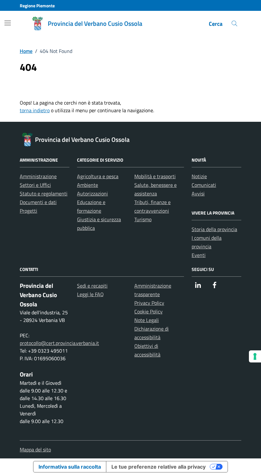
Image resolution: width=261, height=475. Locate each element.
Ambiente (87, 185)
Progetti (28, 211)
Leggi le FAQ (90, 294)
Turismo (143, 219)
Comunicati (204, 185)
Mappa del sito (35, 449)
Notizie (199, 176)
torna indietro (35, 110)
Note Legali (146, 320)
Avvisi (198, 193)
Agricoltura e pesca (97, 176)
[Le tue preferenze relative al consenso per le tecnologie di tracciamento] (255, 356)
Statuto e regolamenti (43, 193)
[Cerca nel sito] (234, 24)
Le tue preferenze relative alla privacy (158, 467)
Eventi (199, 255)
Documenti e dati (38, 202)
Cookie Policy (148, 311)
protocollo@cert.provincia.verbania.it (59, 343)
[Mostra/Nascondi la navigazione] (7, 23)
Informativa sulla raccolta (70, 467)
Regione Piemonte (37, 5)
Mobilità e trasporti (155, 176)
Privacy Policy (149, 303)
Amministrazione (38, 176)
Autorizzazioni (92, 193)
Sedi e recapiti (92, 285)
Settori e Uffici (35, 185)
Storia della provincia (214, 229)
